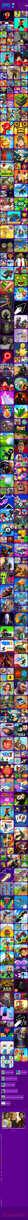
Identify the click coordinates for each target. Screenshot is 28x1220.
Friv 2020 (4, 10)
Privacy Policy (12, 1215)
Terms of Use (20, 1215)
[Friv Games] (13, 4)
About (5, 1215)
